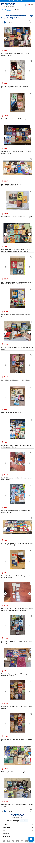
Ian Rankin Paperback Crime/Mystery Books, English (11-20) (17, 805)
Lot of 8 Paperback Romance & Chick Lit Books (15, 380)
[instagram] (4, 841)
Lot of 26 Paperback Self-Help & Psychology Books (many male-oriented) (17, 544)
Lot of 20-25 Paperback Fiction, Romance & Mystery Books (17, 348)
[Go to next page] (11, 22)
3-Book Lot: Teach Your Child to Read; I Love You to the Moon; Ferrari (17, 576)
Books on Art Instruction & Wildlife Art (12, 412)
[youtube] (22, 841)
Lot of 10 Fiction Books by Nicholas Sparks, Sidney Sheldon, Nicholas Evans (16, 642)
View (30, 20)
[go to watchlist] (28, 5)
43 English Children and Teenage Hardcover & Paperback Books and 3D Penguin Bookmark (15, 250)
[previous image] (5, 38)
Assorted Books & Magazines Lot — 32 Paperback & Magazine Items (17, 152)
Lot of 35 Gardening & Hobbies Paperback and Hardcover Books (15, 511)
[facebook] (8, 841)
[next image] (29, 38)
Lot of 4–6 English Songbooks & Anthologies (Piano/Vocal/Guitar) (14, 674)
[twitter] (13, 841)
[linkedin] (17, 841)
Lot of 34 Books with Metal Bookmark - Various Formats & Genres (15, 54)
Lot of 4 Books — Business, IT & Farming (13, 119)
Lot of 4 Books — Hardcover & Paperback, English (16, 217)
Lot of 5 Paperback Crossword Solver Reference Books (16, 315)
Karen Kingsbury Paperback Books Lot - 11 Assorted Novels (17, 707)
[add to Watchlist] (31, 28)
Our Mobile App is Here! (17, 1)
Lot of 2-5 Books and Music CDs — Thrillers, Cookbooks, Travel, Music (14, 87)
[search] (32, 9)
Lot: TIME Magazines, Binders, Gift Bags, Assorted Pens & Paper (16, 478)
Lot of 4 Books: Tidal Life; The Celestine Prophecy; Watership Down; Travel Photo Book (17, 283)
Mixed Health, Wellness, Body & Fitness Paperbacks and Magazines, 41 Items (17, 446)
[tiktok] (27, 841)
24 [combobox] (30, 22)
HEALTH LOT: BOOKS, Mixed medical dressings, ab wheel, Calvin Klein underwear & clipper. (17, 609)
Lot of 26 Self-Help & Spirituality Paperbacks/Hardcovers (11, 185)
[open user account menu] (25, 5)
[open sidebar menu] (32, 5)
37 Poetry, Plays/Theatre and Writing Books (14, 772)
